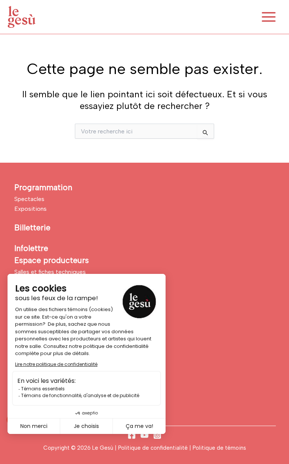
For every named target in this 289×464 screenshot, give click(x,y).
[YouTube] (144, 435)
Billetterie (32, 227)
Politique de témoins (219, 447)
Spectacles (29, 199)
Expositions (30, 208)
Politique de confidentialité (153, 447)
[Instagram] (157, 435)
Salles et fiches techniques (50, 271)
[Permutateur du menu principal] (268, 17)
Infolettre (31, 248)
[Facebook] (132, 435)
